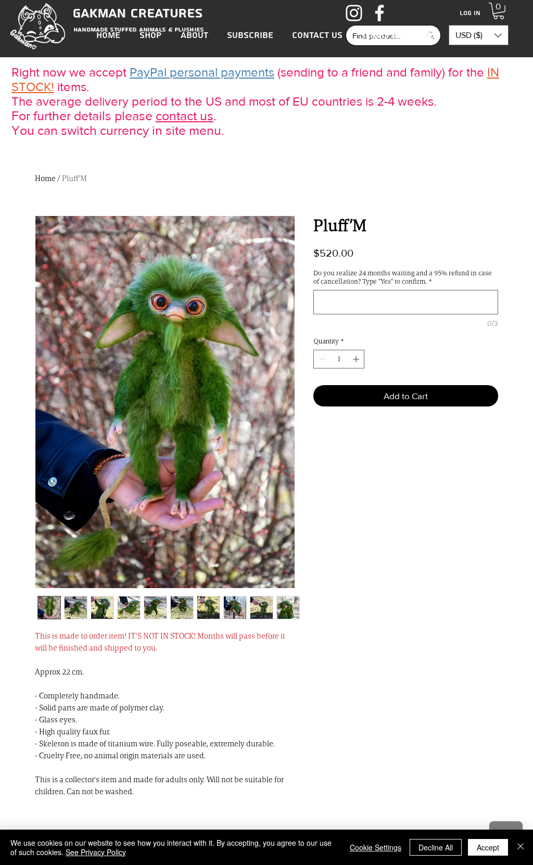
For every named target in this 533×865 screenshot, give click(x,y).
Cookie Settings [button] (375, 847)
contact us (184, 115)
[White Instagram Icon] (354, 13)
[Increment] (357, 359)
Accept (488, 847)
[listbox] (479, 35)
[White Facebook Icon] (379, 13)
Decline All (435, 847)
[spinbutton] (339, 359)
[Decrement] (321, 359)
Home (45, 178)
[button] (499, 11)
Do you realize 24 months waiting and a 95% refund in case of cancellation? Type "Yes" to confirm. (402, 277)
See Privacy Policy (96, 852)
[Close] (520, 847)
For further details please (82, 115)
